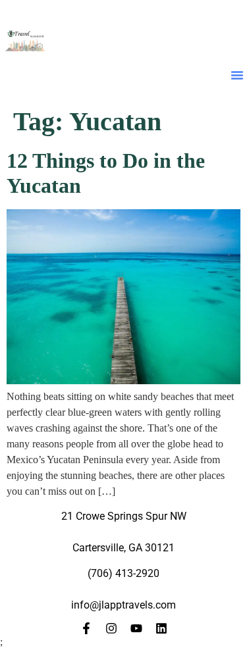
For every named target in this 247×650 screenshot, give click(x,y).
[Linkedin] (161, 628)
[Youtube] (136, 628)
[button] (237, 75)
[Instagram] (111, 628)
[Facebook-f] (86, 628)
